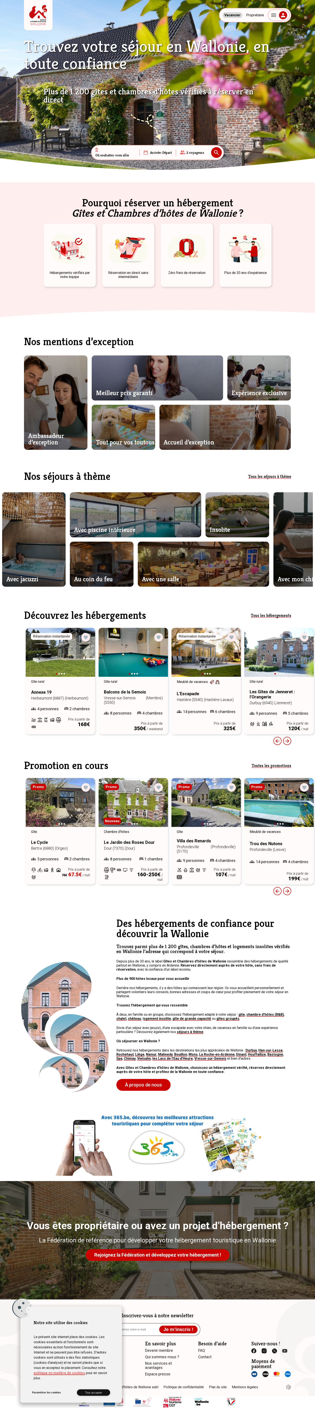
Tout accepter (93, 1392)
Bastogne (275, 1054)
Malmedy (165, 1054)
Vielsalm (144, 1058)
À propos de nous (143, 1085)
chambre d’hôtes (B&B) (265, 1014)
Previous (277, 741)
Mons (193, 1054)
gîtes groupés (227, 1019)
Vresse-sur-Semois (210, 1058)
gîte (241, 1014)
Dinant (241, 1054)
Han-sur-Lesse (270, 1050)
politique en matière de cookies (59, 1373)
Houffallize (257, 1054)
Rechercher (216, 152)
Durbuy (251, 1050)
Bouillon (180, 1054)
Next (86, 656)
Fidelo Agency (288, 1387)
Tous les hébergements (271, 615)
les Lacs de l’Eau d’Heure (172, 1058)
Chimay (130, 1058)
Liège (139, 1054)
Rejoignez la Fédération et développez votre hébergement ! (157, 1255)
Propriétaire (255, 15)
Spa (119, 1058)
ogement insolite (157, 1019)
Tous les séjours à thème (269, 476)
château (134, 1019)
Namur (151, 1054)
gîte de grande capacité (191, 1019)
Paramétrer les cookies (46, 1392)
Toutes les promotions (271, 765)
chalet (121, 1019)
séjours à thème (190, 1032)
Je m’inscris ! (178, 1329)
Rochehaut (125, 1054)
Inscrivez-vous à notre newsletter (158, 1315)
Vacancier (232, 15)
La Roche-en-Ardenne (217, 1054)
